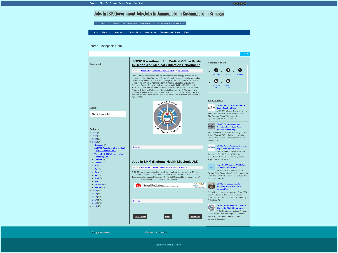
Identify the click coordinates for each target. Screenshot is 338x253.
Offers (186, 32)
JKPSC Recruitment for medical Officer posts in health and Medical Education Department (166, 63)
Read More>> (138, 147)
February (99, 184)
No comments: (183, 71)
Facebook (234, 3)
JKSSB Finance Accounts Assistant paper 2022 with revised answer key (229, 127)
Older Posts (195, 217)
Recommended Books (170, 32)
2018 (94, 197)
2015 (94, 206)
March (98, 181)
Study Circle (138, 3)
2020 (94, 191)
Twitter (238, 3)
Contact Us (120, 32)
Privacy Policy (125, 3)
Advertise (93, 3)
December (99, 145)
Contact (113, 3)
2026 (94, 133)
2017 (94, 200)
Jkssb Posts (176, 245)
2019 (94, 194)
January (98, 187)
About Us (104, 3)
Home (95, 32)
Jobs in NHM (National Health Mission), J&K (165, 161)
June (97, 172)
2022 (94, 139)
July (97, 169)
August (98, 166)
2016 (94, 203)
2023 (94, 136)
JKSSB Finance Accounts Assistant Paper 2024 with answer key (229, 186)
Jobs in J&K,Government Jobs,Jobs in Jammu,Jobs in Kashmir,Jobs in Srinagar (159, 13)
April (97, 178)
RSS (244, 3)
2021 (94, 142)
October (98, 160)
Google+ (241, 3)
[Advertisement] (109, 82)
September (100, 163)
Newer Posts (140, 217)
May (97, 175)
